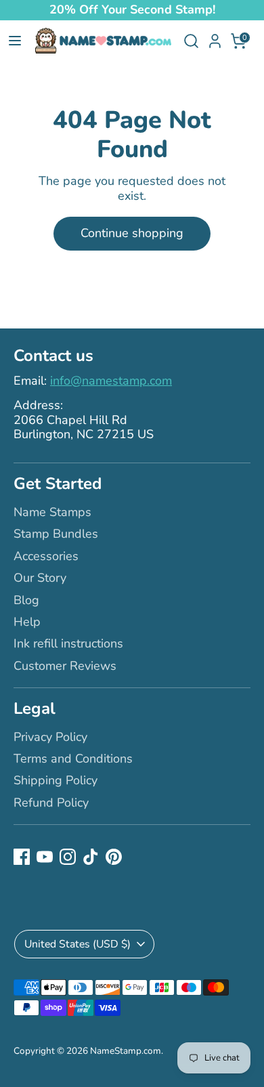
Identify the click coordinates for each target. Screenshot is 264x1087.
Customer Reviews (65, 666)
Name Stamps (52, 512)
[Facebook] (22, 857)
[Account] (215, 36)
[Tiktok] (91, 857)
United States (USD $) (77, 944)
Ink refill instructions (68, 643)
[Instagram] (68, 857)
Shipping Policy (55, 780)
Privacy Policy (50, 737)
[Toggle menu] (14, 41)
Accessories (46, 556)
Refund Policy (51, 802)
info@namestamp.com (111, 380)
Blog (26, 600)
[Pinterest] (114, 857)
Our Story (40, 578)
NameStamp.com (125, 1050)
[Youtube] (45, 857)
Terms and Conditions (73, 758)
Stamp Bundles (56, 534)
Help (27, 622)
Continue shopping (132, 233)
